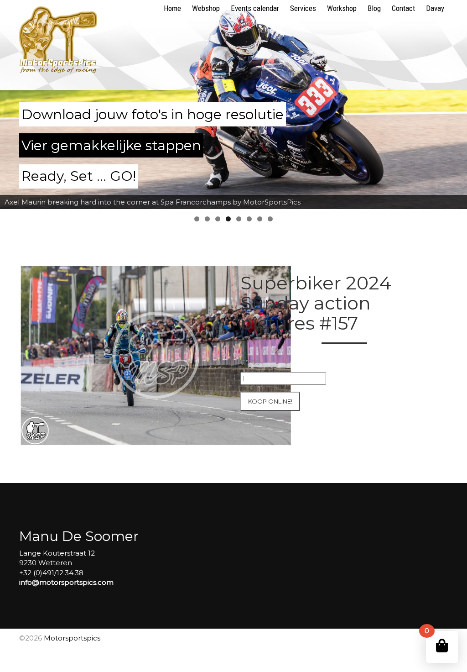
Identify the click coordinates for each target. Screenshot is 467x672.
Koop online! (270, 401)
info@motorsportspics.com (66, 582)
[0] (442, 645)
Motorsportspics (72, 638)
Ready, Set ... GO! (78, 176)
